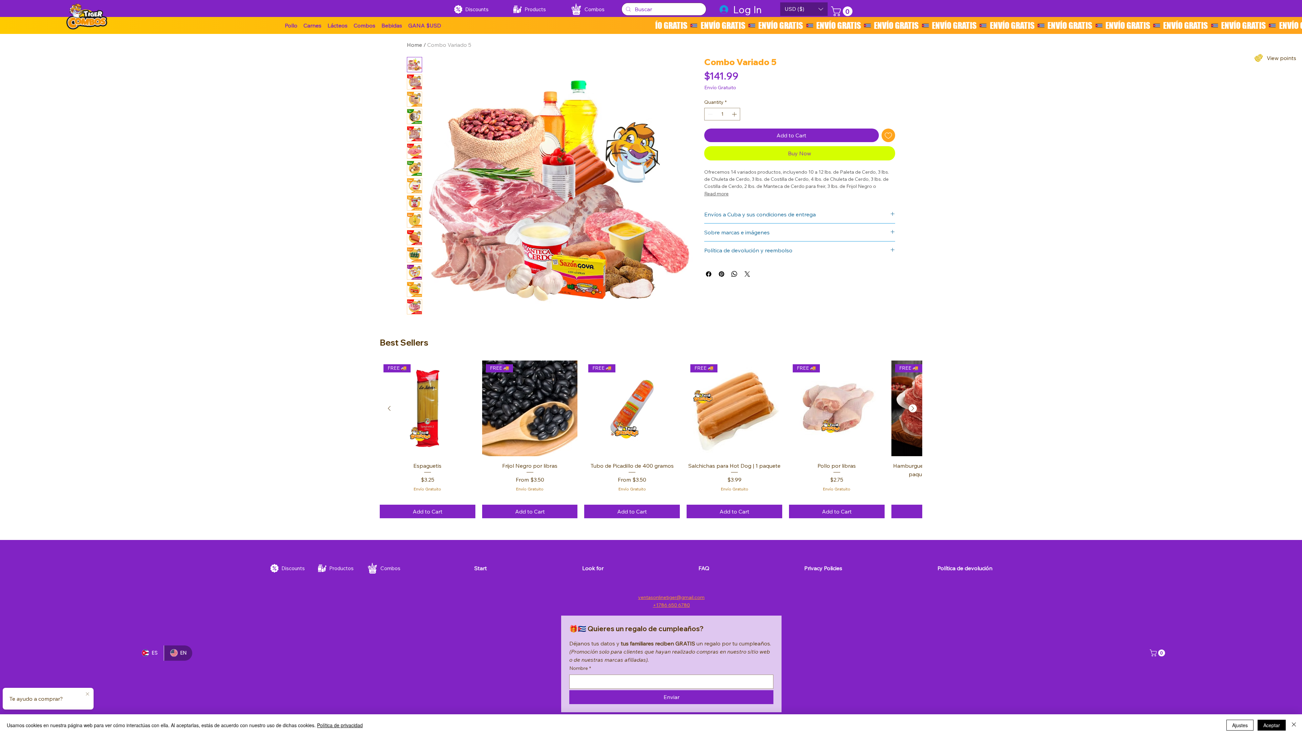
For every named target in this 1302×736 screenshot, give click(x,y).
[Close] (1294, 725)
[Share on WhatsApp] (734, 274)
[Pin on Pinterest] (721, 274)
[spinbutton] (722, 114)
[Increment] (735, 114)
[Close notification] (87, 694)
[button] (425, 25)
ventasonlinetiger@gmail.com (671, 597)
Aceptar (1271, 725)
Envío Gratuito (427, 488)
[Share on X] (747, 274)
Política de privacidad (340, 725)
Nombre (580, 668)
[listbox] (804, 9)
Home (414, 44)
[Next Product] (913, 408)
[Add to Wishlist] (888, 135)
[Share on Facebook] (709, 274)
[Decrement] (709, 114)
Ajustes (1240, 725)
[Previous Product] (389, 408)
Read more (716, 194)
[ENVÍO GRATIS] (978, 25)
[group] (651, 440)
